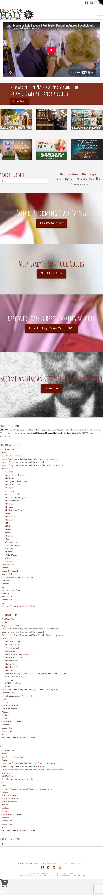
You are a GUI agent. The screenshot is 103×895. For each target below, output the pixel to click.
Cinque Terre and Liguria (16, 497)
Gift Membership (9, 565)
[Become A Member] (87, 119)
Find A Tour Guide (51, 273)
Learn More (19, 101)
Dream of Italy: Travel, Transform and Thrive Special (23, 462)
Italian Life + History (14, 657)
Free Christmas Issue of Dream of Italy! (17, 577)
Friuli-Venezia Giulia (14, 510)
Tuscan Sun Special (10, 571)
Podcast (5, 568)
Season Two (7, 600)
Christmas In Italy (13, 494)
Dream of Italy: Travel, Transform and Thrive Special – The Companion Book (32, 465)
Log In (4, 699)
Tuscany (9, 549)
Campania (10, 491)
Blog (67, 863)
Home (20, 863)
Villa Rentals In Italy (13, 683)
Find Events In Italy (51, 222)
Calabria (9, 488)
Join (3, 782)
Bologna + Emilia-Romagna (16, 481)
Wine (8, 686)
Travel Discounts (9, 795)
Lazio (8, 513)
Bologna (5, 587)
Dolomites (10, 504)
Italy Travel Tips (12, 667)
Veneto (9, 558)
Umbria (9, 552)
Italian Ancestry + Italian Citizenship (20, 654)
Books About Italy (13, 485)
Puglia (8, 529)
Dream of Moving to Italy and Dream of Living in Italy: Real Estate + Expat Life (36, 673)
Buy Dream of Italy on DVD (12, 456)
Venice (9, 561)
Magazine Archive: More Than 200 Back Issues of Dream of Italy (27, 789)
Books (4, 453)
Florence (9, 507)
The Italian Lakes (12, 542)
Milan (8, 523)
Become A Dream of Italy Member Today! (18, 606)
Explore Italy (7, 469)
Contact (5, 760)
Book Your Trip (8, 449)
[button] (99, 12)
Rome (8, 533)
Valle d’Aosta (11, 555)
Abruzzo (9, 472)
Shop (73, 863)
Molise (9, 526)
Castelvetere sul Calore (11, 590)
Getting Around (12, 651)
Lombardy (10, 520)
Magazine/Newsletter (53, 863)
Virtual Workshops (9, 574)
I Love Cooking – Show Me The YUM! (51, 328)
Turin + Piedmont (13, 545)
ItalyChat (9, 670)
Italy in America (12, 664)
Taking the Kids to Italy (15, 677)
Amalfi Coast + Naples (15, 475)
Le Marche (10, 517)
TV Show (29, 863)
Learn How (51, 388)
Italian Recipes (12, 661)
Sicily (8, 539)
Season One (7, 597)
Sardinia (9, 536)
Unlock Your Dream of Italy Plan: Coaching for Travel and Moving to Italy (30, 459)
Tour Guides (11, 680)
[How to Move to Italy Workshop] (51, 149)
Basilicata (10, 478)
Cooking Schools (13, 501)
